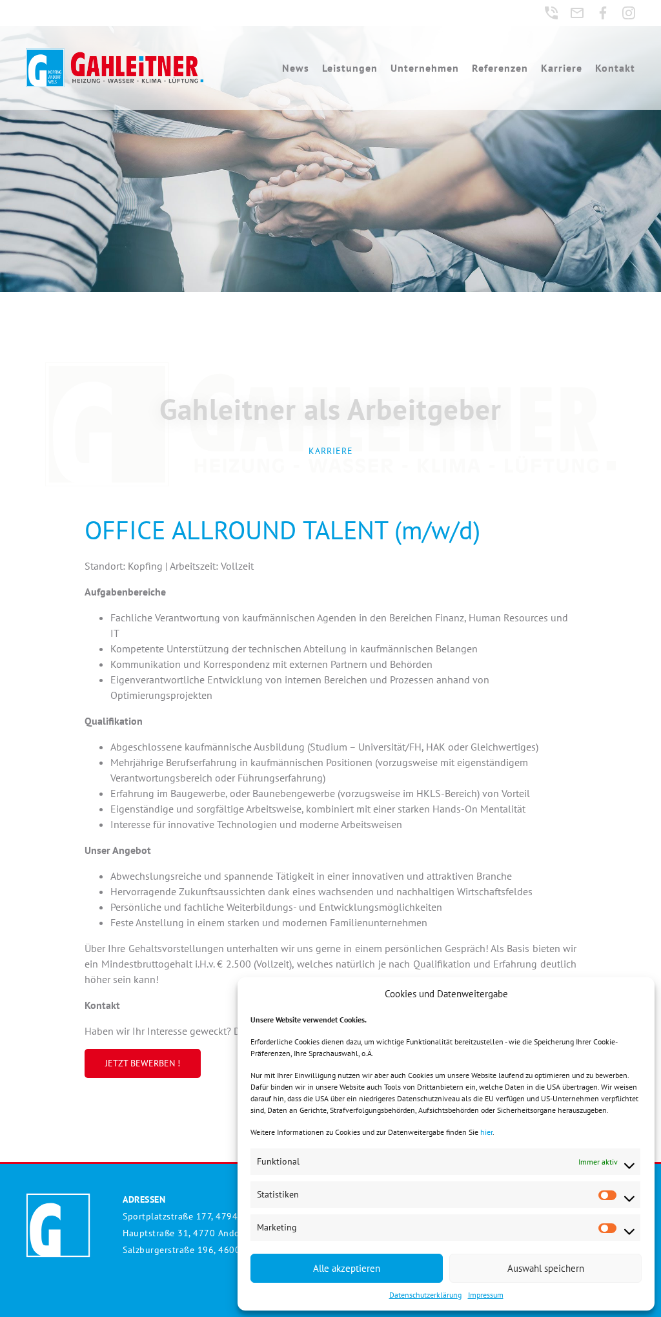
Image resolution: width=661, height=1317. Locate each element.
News (295, 67)
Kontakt (615, 67)
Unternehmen (425, 67)
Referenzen (500, 67)
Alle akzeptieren (346, 1268)
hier (486, 1132)
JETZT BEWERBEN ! (142, 1063)
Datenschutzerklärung (425, 1295)
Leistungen (350, 67)
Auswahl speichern (545, 1268)
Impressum (485, 1295)
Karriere (561, 67)
